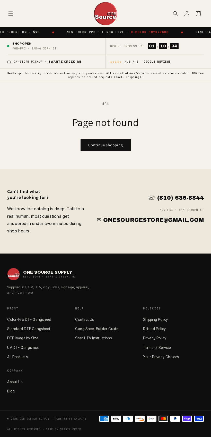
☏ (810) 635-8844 (176, 198)
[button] (10, 13)
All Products (17, 357)
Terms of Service (157, 348)
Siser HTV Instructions (93, 338)
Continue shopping (105, 144)
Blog (11, 391)
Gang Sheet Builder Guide (96, 329)
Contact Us (84, 319)
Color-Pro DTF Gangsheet (29, 319)
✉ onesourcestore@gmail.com (150, 220)
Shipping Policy (155, 319)
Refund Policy (154, 329)
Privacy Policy (154, 338)
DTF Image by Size (22, 338)
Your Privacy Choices (161, 357)
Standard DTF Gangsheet (28, 329)
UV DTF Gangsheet (23, 348)
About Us (14, 382)
